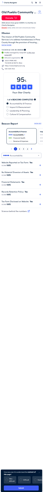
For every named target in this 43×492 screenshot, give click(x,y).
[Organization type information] (22, 58)
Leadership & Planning (20, 110)
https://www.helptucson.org (15, 66)
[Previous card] (11, 148)
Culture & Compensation (20, 114)
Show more (6, 45)
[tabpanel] (21, 184)
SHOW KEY (37, 123)
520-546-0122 (10, 69)
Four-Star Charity (21, 92)
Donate (4, 27)
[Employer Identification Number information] (25, 50)
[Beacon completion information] (35, 99)
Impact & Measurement (20, 107)
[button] (21, 162)
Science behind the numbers (14, 211)
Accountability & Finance (21, 103)
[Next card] (31, 148)
